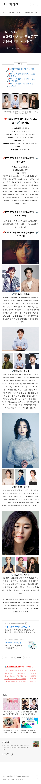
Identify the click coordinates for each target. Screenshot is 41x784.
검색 (31, 4)
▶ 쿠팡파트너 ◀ (31, 12)
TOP (36, 777)
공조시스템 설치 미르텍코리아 (17, 627)
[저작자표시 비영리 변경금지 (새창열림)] (27, 657)
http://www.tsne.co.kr (12, 639)
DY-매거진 (10, 4)
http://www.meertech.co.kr (14, 624)
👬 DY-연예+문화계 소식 (12, 667)
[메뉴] (36, 4)
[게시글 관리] (12, 657)
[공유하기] (9, 657)
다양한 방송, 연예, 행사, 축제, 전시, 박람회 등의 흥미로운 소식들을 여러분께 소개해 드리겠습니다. (15, 747)
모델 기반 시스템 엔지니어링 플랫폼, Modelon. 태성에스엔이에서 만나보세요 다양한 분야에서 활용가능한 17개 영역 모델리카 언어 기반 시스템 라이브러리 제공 (13, 646)
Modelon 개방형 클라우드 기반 (13, 642)
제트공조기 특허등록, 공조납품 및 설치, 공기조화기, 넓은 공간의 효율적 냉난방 (20, 631)
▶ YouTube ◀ (14, 12)
